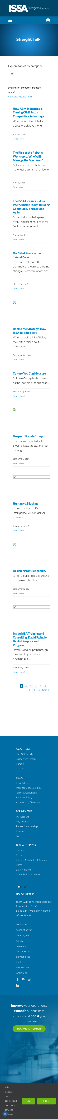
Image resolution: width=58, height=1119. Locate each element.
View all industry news (20, 96)
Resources (21, 831)
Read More (18, 139)
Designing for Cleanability (29, 571)
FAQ (18, 836)
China (19, 855)
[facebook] (17, 979)
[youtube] (23, 979)
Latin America (23, 869)
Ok (28, 1101)
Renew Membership (27, 826)
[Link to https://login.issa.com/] (48, 20)
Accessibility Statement (28, 802)
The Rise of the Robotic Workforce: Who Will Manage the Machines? (28, 156)
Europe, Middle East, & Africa (32, 860)
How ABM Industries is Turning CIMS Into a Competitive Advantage (28, 112)
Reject (46, 1101)
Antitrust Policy (24, 797)
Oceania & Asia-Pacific (28, 874)
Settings (9, 1114)
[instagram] (29, 979)
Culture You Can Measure (29, 373)
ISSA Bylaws (22, 783)
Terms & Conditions (26, 792)
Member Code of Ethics (29, 788)
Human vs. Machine (26, 503)
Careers (20, 764)
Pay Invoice (22, 821)
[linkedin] (17, 985)
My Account (22, 817)
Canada (20, 850)
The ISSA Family (24, 754)
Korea (19, 865)
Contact (20, 768)
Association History (26, 759)
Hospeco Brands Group (28, 436)
